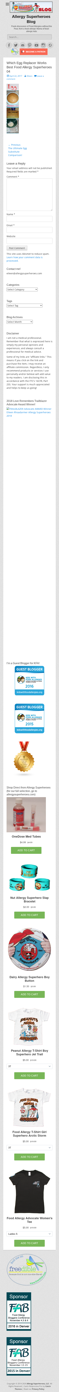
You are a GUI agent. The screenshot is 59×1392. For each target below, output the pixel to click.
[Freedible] (15, 54)
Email (11, 225)
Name (11, 214)
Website (11, 236)
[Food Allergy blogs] (24, 776)
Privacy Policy (38, 1389)
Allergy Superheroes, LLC (38, 1383)
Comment (13, 176)
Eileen (29, 76)
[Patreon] (33, 54)
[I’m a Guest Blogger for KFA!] (29, 680)
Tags (9, 301)
